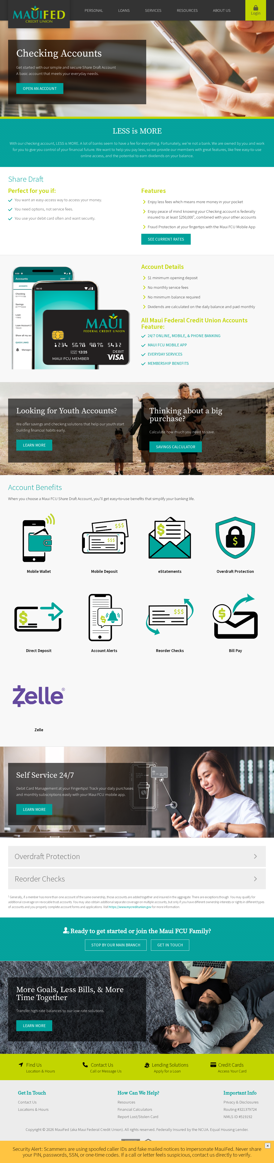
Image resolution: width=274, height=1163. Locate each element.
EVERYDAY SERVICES (165, 354)
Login (256, 13)
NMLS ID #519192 (237, 1116)
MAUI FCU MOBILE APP (167, 344)
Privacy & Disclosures (241, 1102)
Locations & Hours (33, 1109)
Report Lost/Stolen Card (138, 1116)
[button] (137, 856)
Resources (126, 1102)
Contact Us (27, 1102)
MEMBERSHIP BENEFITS (168, 363)
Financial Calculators (135, 1109)
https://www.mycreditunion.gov (130, 907)
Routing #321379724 (240, 1109)
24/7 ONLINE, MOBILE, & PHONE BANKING (184, 335)
